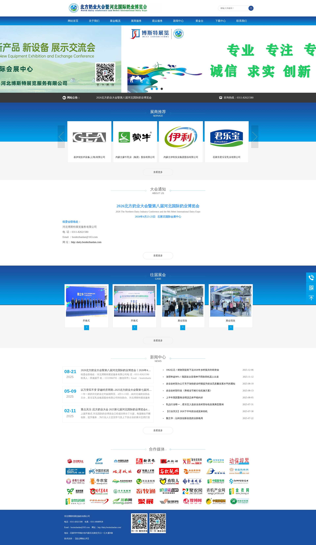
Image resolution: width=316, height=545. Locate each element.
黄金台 (199, 20)
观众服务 (157, 20)
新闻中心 (178, 20)
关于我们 (94, 20)
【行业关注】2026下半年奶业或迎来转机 (187, 411)
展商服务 (136, 20)
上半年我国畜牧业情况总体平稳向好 (184, 397)
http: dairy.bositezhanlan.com (86, 242)
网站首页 (73, 20)
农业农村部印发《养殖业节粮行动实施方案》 (189, 390)
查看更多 (158, 172)
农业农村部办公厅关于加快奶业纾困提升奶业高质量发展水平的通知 (200, 383)
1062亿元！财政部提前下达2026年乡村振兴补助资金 (192, 370)
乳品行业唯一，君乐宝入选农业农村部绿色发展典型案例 (195, 404)
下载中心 (220, 20)
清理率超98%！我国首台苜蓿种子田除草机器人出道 (192, 377)
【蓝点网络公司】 (82, 538)
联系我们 (241, 20)
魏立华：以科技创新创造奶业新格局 (184, 418)
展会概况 (115, 20)
